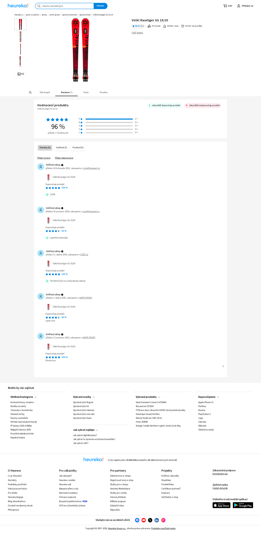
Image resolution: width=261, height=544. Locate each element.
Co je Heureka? (15, 475)
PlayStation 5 (204, 414)
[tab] (44, 92)
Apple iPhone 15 (205, 402)
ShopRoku (166, 480)
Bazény (201, 410)
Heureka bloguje (15, 497)
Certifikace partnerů (170, 488)
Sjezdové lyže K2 (81, 406)
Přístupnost (13, 509)
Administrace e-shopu (120, 475)
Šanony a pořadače (19, 418)
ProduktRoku (167, 484)
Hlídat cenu (173, 26)
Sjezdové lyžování (69, 14)
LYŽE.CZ (84, 254)
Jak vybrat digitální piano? (85, 435)
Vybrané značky (82, 397)
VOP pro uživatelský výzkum (72, 505)
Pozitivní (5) (78, 147)
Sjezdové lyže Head (82, 418)
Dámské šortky (17, 414)
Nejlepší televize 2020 (20, 429)
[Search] (30, 92)
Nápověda (115, 509)
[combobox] (64, 6)
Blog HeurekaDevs (17, 501)
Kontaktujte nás (220, 474)
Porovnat (156, 26)
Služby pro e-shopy (119, 484)
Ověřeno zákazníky (170, 475)
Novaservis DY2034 (144, 406)
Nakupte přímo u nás (68, 488)
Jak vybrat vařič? (81, 443)
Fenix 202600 (142, 421)
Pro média (12, 493)
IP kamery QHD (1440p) (21, 425)
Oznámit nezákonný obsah (20, 505)
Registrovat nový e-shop (121, 480)
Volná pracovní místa (17, 488)
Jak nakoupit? (65, 475)
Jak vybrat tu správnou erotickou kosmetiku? (94, 439)
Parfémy (202, 406)
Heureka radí (65, 484)
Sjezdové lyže (84, 14)
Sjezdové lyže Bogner (83, 402)
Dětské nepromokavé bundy (23, 421)
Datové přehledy (118, 497)
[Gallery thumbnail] (20, 24)
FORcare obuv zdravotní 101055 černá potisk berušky (160, 410)
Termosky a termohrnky (21, 410)
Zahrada (202, 421)
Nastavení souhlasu (68, 493)
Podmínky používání (17, 484)
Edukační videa (117, 505)
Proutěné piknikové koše (22, 433)
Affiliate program (118, 501)
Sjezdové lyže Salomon (83, 410)
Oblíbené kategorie (21, 397)
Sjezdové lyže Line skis (84, 414)
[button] (44, 92)
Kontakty (12, 480)
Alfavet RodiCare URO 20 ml (149, 418)
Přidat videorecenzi (64, 158)
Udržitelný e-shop (169, 497)
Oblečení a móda (206, 429)
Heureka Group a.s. (117, 528)
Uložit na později (193, 26)
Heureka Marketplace (120, 488)
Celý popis (137, 33)
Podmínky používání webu (163, 528)
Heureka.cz (18, 14)
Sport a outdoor (32, 14)
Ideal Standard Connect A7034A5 (151, 402)
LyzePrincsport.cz (91, 168)
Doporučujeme (206, 397)
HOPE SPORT (85, 298)
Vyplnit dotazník (220, 488)
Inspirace (165, 493)
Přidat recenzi (43, 158)
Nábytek (202, 425)
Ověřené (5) (61, 147)
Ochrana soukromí (67, 497)
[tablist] (111, 92)
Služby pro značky (118, 493)
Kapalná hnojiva (17, 437)
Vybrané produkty (146, 397)
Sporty (44, 14)
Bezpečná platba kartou (70, 501)
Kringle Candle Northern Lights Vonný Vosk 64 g (158, 425)
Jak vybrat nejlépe (84, 430)
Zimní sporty (54, 14)
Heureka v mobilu (67, 480)
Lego (200, 418)
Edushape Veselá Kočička (148, 414)
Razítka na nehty (18, 406)
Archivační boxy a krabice (22, 402)
